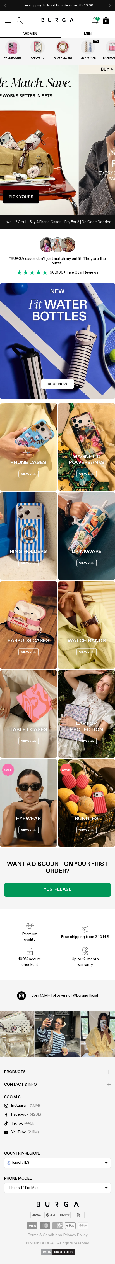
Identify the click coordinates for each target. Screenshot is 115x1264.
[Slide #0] (50, 206)
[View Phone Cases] (12, 47)
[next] (110, 5)
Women (30, 34)
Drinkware (88, 58)
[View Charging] (37, 47)
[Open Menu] (8, 20)
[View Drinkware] (88, 47)
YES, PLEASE (57, 889)
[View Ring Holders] (63, 47)
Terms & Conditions (45, 1235)
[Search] (19, 20)
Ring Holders (63, 58)
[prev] (5, 5)
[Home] (58, 20)
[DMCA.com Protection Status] (58, 1252)
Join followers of (65, 995)
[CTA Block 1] (57, 341)
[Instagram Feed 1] (58, 1034)
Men (88, 34)
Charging (37, 58)
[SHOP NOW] (57, 140)
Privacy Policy (75, 1235)
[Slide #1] (65, 206)
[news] (95, 20)
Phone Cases (12, 58)
